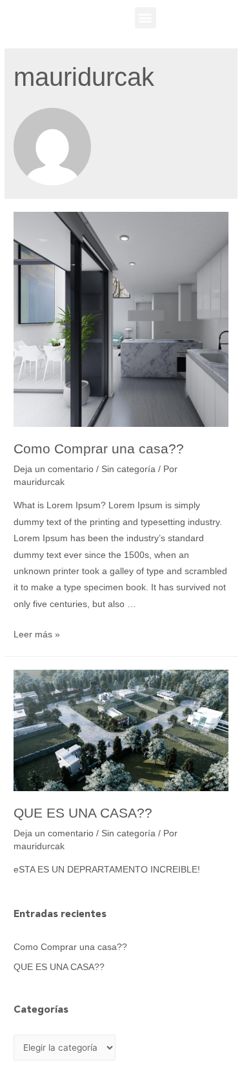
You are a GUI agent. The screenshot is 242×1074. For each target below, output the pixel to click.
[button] (145, 17)
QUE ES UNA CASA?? (83, 812)
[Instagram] (225, 17)
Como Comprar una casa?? (99, 448)
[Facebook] (199, 17)
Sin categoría (128, 469)
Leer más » (37, 634)
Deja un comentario (54, 469)
